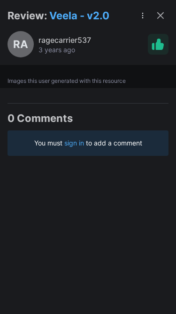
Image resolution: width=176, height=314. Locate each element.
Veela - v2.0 (79, 15)
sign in (74, 143)
